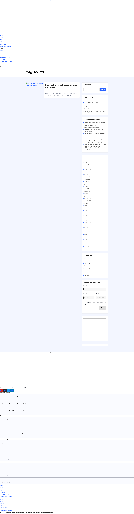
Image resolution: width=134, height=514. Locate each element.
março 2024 (87, 220)
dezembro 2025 (87, 174)
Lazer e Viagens (87, 268)
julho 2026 (86, 162)
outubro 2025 (87, 179)
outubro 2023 (87, 232)
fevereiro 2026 (87, 169)
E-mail (85, 294)
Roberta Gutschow (52, 90)
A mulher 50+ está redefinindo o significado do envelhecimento (94, 112)
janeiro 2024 (87, 224)
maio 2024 (86, 215)
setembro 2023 (87, 234)
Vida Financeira (87, 275)
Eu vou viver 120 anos (89, 108)
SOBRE (2, 37)
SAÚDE (2, 39)
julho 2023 (86, 239)
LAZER (1, 41)
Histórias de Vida (88, 263)
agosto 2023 (87, 236)
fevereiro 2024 (87, 222)
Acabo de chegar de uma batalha (91, 102)
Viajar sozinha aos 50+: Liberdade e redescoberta (14, 443)
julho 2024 (86, 210)
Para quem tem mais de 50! (8, 450)
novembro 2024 (87, 200)
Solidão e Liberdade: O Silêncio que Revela (93, 100)
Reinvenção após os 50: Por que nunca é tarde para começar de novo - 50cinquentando (95, 146)
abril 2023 (86, 246)
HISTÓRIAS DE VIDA (5, 43)
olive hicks (87, 129)
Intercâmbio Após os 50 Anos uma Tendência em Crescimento (17, 457)
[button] (67, 48)
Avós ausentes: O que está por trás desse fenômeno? (93, 105)
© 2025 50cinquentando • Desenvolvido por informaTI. (27, 513)
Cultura (86, 261)
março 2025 (87, 191)
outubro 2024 (87, 203)
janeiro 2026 (87, 171)
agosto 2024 (87, 208)
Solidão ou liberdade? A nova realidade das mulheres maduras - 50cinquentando (94, 124)
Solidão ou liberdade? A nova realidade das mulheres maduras (17, 427)
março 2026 (87, 167)
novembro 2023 (87, 229)
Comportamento (87, 258)
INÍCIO (1, 36)
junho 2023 (86, 241)
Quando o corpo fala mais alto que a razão (93, 136)
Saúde (85, 273)
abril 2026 (86, 164)
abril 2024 (86, 217)
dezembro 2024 (87, 198)
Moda (85, 270)
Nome (85, 285)
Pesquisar (87, 85)
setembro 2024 (87, 205)
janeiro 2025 (87, 196)
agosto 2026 (87, 159)
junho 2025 (86, 184)
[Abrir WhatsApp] (130, 510)
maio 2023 (86, 244)
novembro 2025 (87, 176)
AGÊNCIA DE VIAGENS (6, 46)
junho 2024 (86, 212)
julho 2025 (86, 181)
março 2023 (87, 248)
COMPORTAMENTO (5, 45)
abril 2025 (86, 188)
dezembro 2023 (87, 227)
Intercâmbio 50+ (88, 265)
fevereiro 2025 (87, 193)
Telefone (98, 294)
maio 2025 (86, 186)
